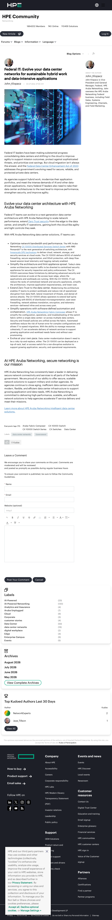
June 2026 (10, 672)
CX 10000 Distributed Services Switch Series (44, 246)
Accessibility (51, 768)
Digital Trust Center (87, 807)
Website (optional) (13, 505)
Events (7, 640)
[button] (47, 851)
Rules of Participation (67, 743)
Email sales (14, 783)
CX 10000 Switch (57, 426)
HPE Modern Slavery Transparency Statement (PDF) (57, 798)
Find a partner (84, 890)
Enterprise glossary (87, 826)
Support (51, 832)
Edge (7, 634)
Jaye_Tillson (19, 720)
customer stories (13, 620)
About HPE (50, 762)
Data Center (70, 429)
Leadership (50, 816)
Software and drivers (55, 862)
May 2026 (10, 677)
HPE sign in (83, 850)
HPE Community (20, 16)
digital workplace (13, 630)
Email (7, 495)
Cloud (7, 614)
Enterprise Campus (14, 637)
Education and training (89, 814)
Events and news (89, 756)
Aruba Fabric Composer (34, 426)
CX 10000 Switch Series (34, 429)
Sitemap (95, 915)
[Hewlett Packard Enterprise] (20, 756)
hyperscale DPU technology (23, 252)
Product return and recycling (54, 848)
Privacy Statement (22, 882)
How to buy (14, 768)
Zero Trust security (38, 221)
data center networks (22, 434)
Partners (84, 872)
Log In (105, 33)
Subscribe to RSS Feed (93, 53)
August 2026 (12, 662)
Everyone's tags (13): (12, 426)
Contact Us (83, 801)
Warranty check (52, 868)
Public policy (51, 822)
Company (51, 756)
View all (11, 728)
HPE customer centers (88, 844)
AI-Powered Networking (17, 604)
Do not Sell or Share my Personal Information (70, 915)
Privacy (10, 915)
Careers (48, 774)
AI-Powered (10, 600)
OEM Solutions (52, 839)
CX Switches (55, 429)
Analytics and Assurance (17, 607)
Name (8, 484)
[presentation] (7, 517)
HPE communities (86, 838)
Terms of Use (22, 915)
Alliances (82, 878)
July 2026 (10, 667)
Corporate (9, 617)
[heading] (13, 426)
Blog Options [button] (73, 53)
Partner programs (86, 896)
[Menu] (103, 5)
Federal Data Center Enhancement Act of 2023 (52, 165)
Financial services (86, 832)
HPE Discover (84, 768)
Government (41, 434)
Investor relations (53, 810)
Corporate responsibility (56, 780)
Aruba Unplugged (13, 610)
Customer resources (85, 793)
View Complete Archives (23, 682)
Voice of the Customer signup (88, 859)
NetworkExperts (22, 713)
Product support (17, 776)
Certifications (84, 884)
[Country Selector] (97, 5)
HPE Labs (49, 787)
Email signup (84, 820)
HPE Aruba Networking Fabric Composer (46, 312)
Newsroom (83, 780)
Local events (84, 774)
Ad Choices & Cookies (40, 915)
